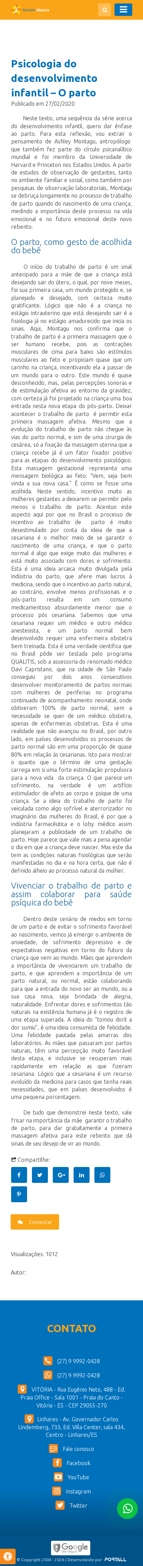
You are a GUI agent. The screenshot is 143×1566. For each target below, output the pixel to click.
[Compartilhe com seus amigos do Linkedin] (84, 1175)
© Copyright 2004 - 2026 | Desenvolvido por (60, 1559)
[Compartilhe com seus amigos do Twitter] (42, 1175)
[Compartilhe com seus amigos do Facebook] (21, 1175)
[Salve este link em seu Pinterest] (21, 1194)
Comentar (40, 1222)
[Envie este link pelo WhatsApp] (104, 1175)
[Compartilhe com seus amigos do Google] (63, 1175)
